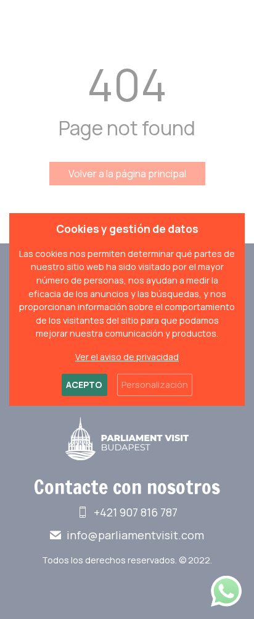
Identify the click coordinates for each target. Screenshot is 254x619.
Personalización (154, 384)
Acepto (84, 384)
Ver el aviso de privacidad (127, 357)
